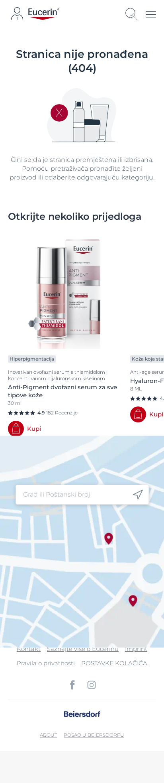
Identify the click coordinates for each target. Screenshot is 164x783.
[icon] (138, 495)
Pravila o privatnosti (46, 663)
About (48, 735)
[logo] (43, 14)
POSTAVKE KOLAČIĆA (114, 663)
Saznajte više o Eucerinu (83, 649)
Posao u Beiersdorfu (94, 735)
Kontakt (29, 649)
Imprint (136, 649)
